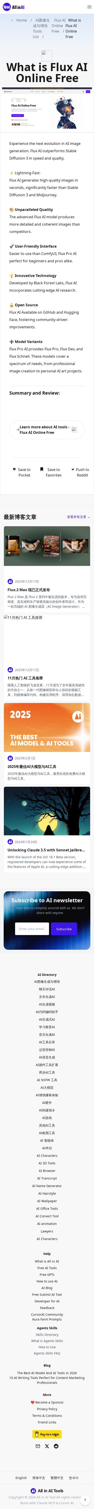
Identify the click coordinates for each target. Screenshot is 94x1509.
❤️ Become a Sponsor (47, 1402)
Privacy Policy (47, 1409)
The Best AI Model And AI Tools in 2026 (47, 1373)
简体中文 (38, 1478)
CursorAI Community (47, 1314)
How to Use (47, 1347)
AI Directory (47, 974)
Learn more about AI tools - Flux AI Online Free (44, 429)
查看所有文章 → (78, 517)
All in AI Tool (46, 1497)
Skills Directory (47, 1334)
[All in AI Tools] (15, 7)
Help (47, 1254)
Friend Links (47, 1422)
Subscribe (64, 929)
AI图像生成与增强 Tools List (41, 28)
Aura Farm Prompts (47, 1319)
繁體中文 (57, 1478)
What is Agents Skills (47, 1341)
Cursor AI (66, 1503)
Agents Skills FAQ (47, 1353)
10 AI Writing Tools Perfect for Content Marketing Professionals (47, 1380)
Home (21, 20)
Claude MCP (46, 1503)
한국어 (73, 1478)
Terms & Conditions (47, 1415)
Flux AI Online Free (58, 26)
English (21, 1478)
